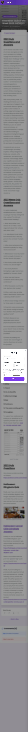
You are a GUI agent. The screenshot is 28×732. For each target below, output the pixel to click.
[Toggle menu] (25, 2)
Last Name (17, 362)
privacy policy (16, 375)
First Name (6, 362)
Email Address (7, 356)
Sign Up (14, 379)
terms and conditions (18, 373)
